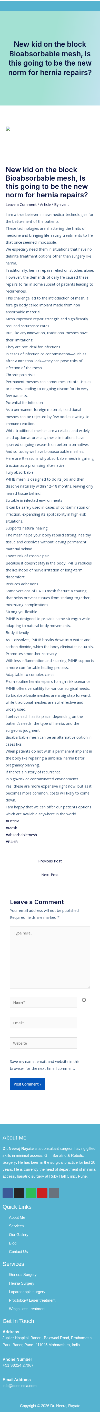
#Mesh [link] (11, 827)
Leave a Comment (21, 204)
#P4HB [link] (12, 841)
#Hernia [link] (12, 820)
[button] (50, 6)
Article (45, 204)
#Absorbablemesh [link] (21, 834)
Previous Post (50, 860)
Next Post (50, 874)
